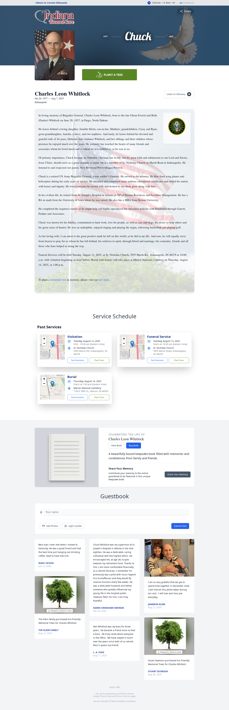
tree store (104, 279)
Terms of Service (123, 696)
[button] (52, 344)
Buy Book (133, 445)
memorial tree (58, 279)
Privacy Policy (106, 696)
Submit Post (180, 525)
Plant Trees (99, 360)
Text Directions (77, 360)
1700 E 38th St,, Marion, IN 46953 (91, 391)
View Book (116, 445)
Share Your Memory (177, 474)
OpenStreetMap (118, 701)
